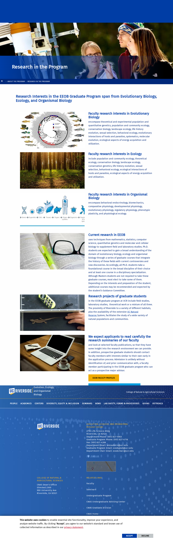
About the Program (16, 81)
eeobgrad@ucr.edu (123, 448)
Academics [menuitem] (26, 403)
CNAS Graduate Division (98, 508)
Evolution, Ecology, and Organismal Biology (44, 391)
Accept (129, 536)
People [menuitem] (14, 403)
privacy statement (73, 527)
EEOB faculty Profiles (104, 378)
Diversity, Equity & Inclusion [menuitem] (62, 403)
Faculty (90, 483)
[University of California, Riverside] (48, 430)
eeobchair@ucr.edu (123, 451)
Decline (145, 536)
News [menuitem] (98, 403)
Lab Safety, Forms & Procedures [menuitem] (121, 403)
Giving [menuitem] (145, 403)
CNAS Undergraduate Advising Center (105, 501)
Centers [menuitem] (39, 403)
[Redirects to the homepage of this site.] (2, 81)
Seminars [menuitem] (87, 403)
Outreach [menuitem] (157, 403)
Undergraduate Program (98, 495)
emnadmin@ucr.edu (117, 445)
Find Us (94, 456)
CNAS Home (92, 514)
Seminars (91, 489)
